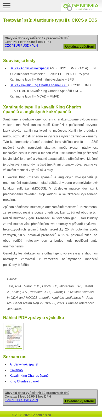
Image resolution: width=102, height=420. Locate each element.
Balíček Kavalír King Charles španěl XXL (38, 85)
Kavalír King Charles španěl (29, 376)
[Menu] (6, 5)
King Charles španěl (24, 381)
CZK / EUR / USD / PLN (21, 45)
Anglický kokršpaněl (24, 364)
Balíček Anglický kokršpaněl (29, 68)
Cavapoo (16, 370)
